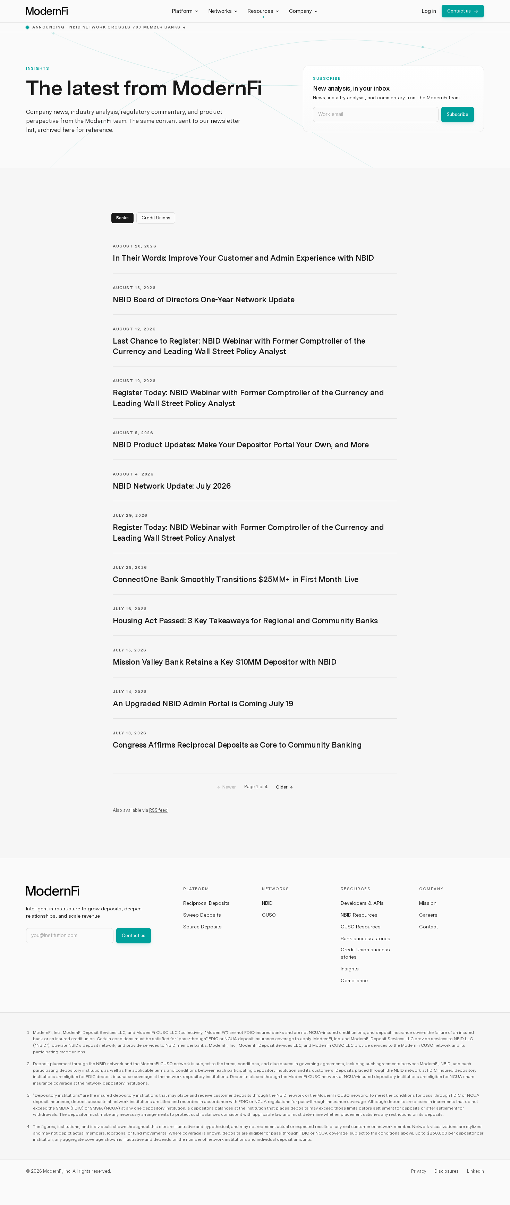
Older (284, 787)
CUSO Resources (361, 926)
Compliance (354, 980)
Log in (429, 11)
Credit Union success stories (365, 953)
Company (300, 11)
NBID (267, 903)
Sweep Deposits (202, 915)
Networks (220, 11)
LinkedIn (475, 1171)
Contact (428, 926)
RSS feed (158, 810)
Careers (428, 915)
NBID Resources (359, 915)
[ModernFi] (47, 11)
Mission (427, 903)
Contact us (459, 11)
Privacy (418, 1171)
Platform (182, 11)
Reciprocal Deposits (206, 903)
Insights (350, 968)
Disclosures (446, 1171)
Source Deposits (202, 926)
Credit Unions (156, 217)
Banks (122, 217)
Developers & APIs (362, 903)
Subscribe (457, 114)
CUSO (269, 915)
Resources (260, 11)
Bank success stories (365, 938)
